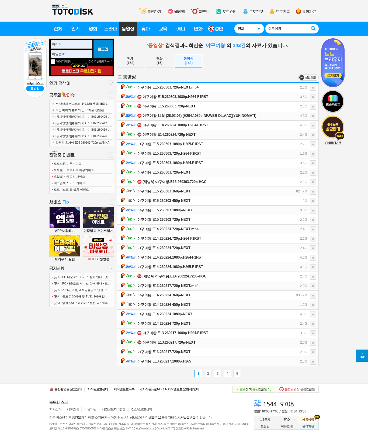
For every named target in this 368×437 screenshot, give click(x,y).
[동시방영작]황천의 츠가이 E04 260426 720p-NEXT (81, 137)
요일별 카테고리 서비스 (68, 176)
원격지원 (308, 426)
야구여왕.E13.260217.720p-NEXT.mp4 (168, 286)
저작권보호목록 (124, 389)
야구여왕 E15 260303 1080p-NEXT (164, 210)
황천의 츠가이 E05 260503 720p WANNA (82, 142)
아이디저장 (63, 61)
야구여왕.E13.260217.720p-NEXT (169, 342)
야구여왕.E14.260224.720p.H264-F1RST (169, 238)
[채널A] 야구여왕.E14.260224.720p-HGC (174, 276)
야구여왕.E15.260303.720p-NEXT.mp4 (168, 87)
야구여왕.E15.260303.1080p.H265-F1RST (170, 144)
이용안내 (287, 426)
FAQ (287, 419)
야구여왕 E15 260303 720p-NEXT (163, 220)
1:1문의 (265, 419)
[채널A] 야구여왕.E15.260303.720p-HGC (174, 182)
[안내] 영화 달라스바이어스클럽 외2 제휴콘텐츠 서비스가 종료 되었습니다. (81, 304)
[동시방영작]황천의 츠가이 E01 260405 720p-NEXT (81, 117)
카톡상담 (308, 419)
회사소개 (55, 409)
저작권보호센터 (97, 389)
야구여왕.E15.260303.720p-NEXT (169, 106)
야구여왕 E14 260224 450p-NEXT (163, 305)
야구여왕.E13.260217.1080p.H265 (164, 361)
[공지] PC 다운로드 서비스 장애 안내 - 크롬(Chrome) (81, 284)
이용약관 (90, 409)
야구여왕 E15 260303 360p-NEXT (163, 191)
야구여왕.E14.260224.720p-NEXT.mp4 (168, 229)
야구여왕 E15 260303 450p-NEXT (163, 201)
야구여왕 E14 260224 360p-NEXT (163, 295)
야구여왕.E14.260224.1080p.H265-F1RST (170, 267)
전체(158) (130, 61)
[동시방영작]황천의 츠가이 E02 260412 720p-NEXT (81, 124)
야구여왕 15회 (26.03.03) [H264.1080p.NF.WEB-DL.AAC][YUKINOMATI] (199, 116)
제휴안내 (73, 409)
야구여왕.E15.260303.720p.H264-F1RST (169, 153)
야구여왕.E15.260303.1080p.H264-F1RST (175, 97)
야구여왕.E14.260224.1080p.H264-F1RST (175, 125)
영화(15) (159, 61)
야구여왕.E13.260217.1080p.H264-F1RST (175, 333)
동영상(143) (188, 61)
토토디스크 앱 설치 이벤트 (70, 189)
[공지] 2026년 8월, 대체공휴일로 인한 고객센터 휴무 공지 (81, 290)
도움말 (265, 426)
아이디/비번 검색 (99, 61)
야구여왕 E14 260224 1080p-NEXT (164, 314)
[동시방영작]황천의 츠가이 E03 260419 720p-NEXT (81, 130)
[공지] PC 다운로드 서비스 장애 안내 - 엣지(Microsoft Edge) (81, 277)
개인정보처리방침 (114, 409)
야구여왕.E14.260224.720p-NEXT (169, 135)
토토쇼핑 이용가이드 (66, 163)
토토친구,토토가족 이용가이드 (73, 170)
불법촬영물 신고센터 (68, 389)
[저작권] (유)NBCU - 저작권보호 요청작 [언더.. (170, 389)
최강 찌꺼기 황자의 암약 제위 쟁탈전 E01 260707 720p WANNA (81, 111)
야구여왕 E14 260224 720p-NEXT (163, 323)
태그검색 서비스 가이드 (68, 183)
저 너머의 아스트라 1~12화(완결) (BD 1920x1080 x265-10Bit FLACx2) (81, 104)
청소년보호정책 (141, 409)
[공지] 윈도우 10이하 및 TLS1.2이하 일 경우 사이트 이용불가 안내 (80, 297)
